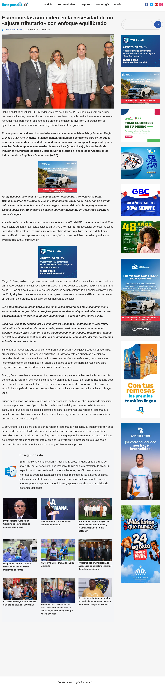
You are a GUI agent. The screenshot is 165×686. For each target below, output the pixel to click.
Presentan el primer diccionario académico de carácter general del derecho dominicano (95, 566)
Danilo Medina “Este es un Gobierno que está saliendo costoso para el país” (16, 524)
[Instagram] (161, 4)
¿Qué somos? (84, 682)
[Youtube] (156, 4)
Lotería (117, 4)
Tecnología (102, 4)
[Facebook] (146, 4)
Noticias (49, 4)
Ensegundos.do (14, 29)
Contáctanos (64, 682)
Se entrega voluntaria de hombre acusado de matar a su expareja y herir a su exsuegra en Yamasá (95, 601)
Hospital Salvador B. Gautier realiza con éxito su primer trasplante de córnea (17, 567)
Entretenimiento (67, 4)
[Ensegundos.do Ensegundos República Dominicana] (15, 4)
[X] (151, 4)
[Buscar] (157, 24)
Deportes (86, 4)
